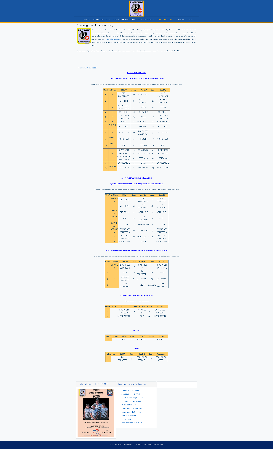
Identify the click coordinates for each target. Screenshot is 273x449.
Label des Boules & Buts (131, 401)
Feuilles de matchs (128, 416)
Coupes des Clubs (184, 19)
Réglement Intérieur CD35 (131, 408)
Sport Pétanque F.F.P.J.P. (130, 394)
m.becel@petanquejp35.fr (113, 39)
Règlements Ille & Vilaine (131, 412)
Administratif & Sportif (130, 391)
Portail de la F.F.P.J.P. (129, 405)
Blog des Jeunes (145, 19)
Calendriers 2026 (101, 19)
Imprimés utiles (127, 419)
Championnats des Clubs (124, 19)
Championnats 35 (164, 19)
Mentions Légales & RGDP (131, 423)
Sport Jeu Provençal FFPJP (131, 398)
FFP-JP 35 (86, 19)
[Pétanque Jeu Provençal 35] (136, 9)
